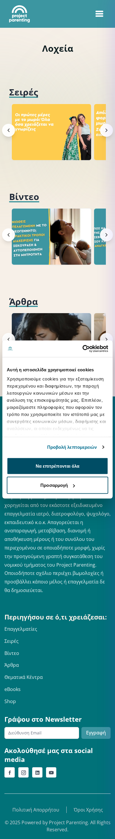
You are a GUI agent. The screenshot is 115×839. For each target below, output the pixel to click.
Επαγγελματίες (20, 629)
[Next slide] (106, 130)
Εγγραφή (96, 732)
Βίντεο (11, 653)
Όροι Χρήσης (88, 810)
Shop (10, 701)
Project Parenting (68, 822)
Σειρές (11, 641)
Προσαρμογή (54, 485)
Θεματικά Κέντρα (23, 677)
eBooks (12, 689)
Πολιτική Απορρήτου (35, 809)
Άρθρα (11, 665)
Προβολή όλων (85, 92)
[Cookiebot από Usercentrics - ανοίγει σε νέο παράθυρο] (82, 349)
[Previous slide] (8, 130)
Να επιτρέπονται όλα (58, 465)
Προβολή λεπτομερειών (72, 447)
